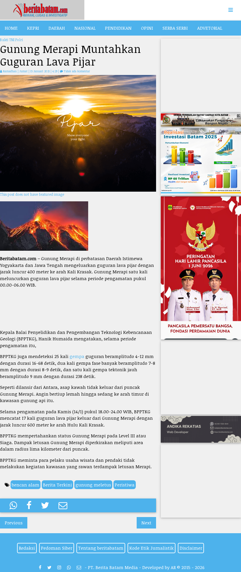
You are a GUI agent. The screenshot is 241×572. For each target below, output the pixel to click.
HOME (11, 28)
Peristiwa (125, 485)
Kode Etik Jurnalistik (151, 548)
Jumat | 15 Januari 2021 (35, 71)
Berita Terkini (57, 485)
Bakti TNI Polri (11, 39)
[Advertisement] (78, 309)
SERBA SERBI (175, 28)
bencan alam (25, 485)
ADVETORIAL (209, 28)
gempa (77, 356)
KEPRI (33, 28)
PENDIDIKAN (118, 28)
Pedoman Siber (56, 548)
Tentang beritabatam (100, 548)
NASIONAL (85, 28)
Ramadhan (10, 71)
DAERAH (56, 28)
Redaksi (27, 548)
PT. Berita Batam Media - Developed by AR (132, 567)
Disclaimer (191, 548)
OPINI (147, 28)
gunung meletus (93, 485)
